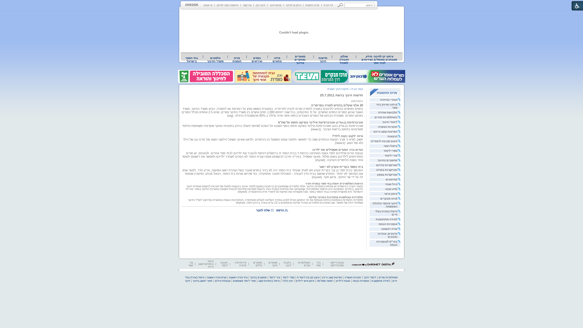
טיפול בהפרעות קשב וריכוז (206, 264)
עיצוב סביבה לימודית (384, 141)
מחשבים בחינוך (387, 160)
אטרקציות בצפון (387, 174)
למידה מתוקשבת (386, 219)
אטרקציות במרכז (386, 170)
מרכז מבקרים (388, 198)
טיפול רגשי (390, 146)
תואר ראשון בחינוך (202, 280)
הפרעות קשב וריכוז (385, 131)
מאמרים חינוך (272, 264)
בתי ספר (318, 264)
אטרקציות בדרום (386, 165)
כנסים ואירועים (257, 59)
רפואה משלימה (325, 280)
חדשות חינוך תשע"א (338, 89)
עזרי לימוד (391, 155)
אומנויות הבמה (387, 224)
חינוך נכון (260, 5)
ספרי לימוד (390, 150)
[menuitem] (379, 59)
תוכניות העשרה (387, 126)
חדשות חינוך (323, 59)
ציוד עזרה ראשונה (238, 277)
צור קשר (247, 5)
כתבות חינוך (287, 264)
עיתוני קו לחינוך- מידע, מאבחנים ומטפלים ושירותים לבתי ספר (379, 59)
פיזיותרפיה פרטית (240, 264)
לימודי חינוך (389, 122)
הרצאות (392, 136)
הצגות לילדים (343, 280)
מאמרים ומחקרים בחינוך (300, 59)
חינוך (187, 280)
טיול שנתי (391, 184)
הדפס (280, 210)
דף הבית (328, 5)
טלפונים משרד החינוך (215, 59)
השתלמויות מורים (386, 117)
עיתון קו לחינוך (293, 5)
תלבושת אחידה (387, 112)
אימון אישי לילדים (305, 280)
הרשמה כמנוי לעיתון (227, 5)
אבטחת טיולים (222, 280)
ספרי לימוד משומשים (244, 280)
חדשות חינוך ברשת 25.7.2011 (341, 95)
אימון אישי (390, 193)
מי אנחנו (208, 5)
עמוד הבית (357, 89)
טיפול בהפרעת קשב (269, 280)
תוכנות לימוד (224, 264)
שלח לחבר (263, 210)
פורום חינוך (275, 5)
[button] (340, 5)
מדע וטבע (391, 189)
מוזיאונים (391, 179)
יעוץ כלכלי (287, 280)
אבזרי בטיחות (388, 99)
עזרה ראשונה (389, 229)
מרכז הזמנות (312, 5)
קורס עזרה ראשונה (216, 277)
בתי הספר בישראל (191, 59)
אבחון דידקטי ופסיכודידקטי (337, 264)
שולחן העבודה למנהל (344, 59)
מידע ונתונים (277, 59)
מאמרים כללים (257, 264)
